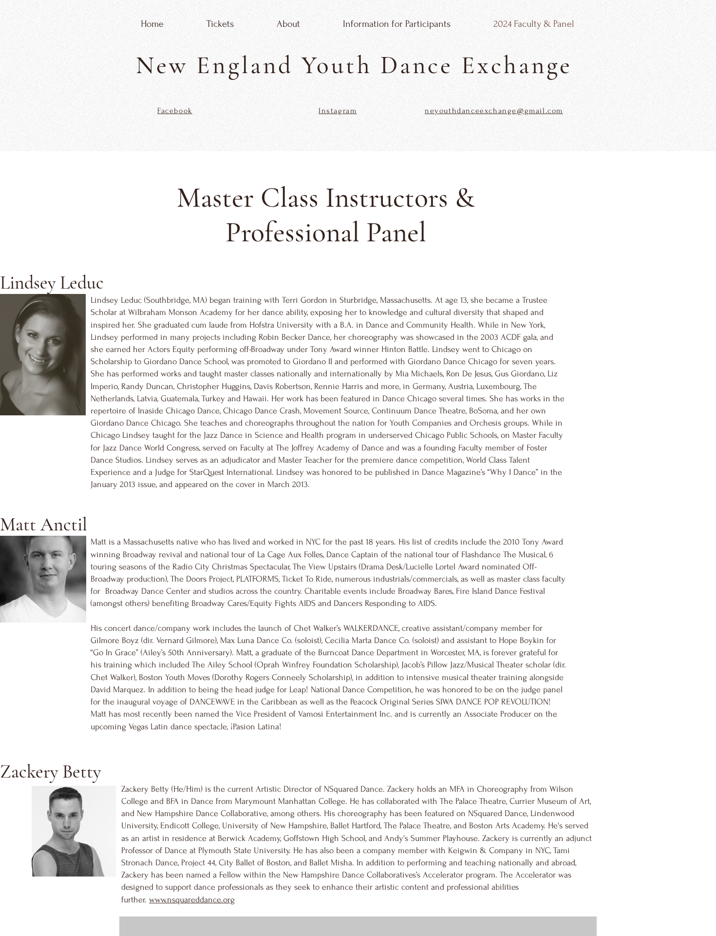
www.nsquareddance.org (192, 899)
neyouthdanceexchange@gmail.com (494, 110)
